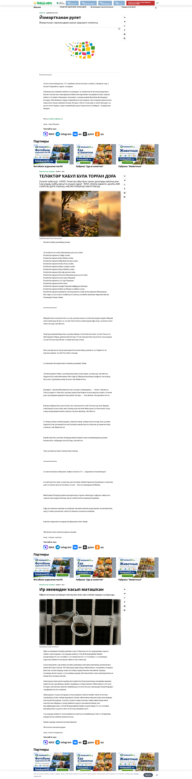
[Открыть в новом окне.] (48, 134)
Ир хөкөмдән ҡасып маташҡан (102, 7)
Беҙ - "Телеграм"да (105, 3)
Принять (148, 775)
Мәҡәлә (37, 7)
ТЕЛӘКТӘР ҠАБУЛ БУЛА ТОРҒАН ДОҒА (73, 7)
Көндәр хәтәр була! (129, 7)
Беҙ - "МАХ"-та (118, 3)
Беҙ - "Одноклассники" (88, 3)
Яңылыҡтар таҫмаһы (47, 171)
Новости (42, 13)
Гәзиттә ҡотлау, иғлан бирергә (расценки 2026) (139, 3)
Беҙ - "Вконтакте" (72, 3)
